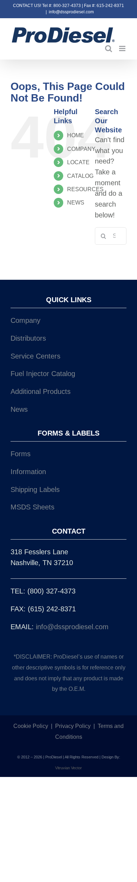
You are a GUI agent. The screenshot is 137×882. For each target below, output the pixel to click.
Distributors (28, 338)
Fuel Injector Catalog (43, 373)
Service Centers (35, 356)
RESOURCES (85, 189)
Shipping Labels (35, 489)
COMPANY (81, 149)
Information (28, 471)
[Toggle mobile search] (108, 48)
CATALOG (80, 176)
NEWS (75, 203)
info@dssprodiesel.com (71, 11)
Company (25, 320)
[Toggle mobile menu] (122, 48)
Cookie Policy (30, 726)
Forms (21, 454)
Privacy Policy (73, 726)
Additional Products (41, 391)
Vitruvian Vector (68, 768)
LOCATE (78, 162)
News (19, 409)
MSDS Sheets (32, 507)
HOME (75, 135)
